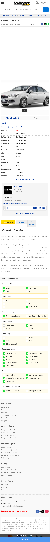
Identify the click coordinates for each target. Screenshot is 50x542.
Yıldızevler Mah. (21, 127)
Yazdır (19, 24)
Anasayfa (6, 15)
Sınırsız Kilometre (12, 391)
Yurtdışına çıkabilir (35, 391)
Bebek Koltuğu (11, 353)
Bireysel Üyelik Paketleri (10, 430)
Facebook (4, 484)
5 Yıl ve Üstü (33, 328)
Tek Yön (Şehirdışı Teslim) (15, 378)
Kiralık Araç (22, 15)
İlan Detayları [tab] (8, 222)
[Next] (47, 97)
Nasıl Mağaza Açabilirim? (10, 455)
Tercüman (33, 359)
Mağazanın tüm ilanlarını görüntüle (15, 203)
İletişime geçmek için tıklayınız (14, 511)
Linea (44, 15)
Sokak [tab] (31, 224)
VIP (30, 291)
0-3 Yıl (31, 325)
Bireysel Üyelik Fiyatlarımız (11, 438)
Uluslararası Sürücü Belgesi (38, 316)
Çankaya (11, 127)
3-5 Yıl (8, 328)
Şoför (8, 359)
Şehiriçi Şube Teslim (36, 375)
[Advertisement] (25, 53)
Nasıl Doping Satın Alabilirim (11, 472)
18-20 (31, 338)
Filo (7, 291)
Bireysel (9, 288)
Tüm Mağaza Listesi (8, 415)
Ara (46, 10)
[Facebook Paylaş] (42, 24)
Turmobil (18, 186)
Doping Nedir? (6, 467)
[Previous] (2, 97)
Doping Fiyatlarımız (8, 475)
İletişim (4, 421)
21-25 (8, 341)
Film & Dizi (10, 366)
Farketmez (10, 325)
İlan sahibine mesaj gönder (25, 213)
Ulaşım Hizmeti (11, 363)
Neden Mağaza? (7, 447)
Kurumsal (32, 288)
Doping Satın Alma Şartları (10, 470)
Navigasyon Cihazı (35, 353)
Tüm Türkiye (10, 375)
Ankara (3, 127)
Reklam (4, 412)
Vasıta (14, 15)
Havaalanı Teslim (35, 378)
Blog (2, 410)
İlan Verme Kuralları (8, 432)
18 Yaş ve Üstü (34, 341)
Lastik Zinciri (33, 356)
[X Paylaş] (44, 24)
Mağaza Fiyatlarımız (8, 458)
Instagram (5, 487)
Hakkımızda (5, 407)
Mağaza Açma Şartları (9, 452)
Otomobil (32, 15)
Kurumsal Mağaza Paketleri (11, 450)
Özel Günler (33, 363)
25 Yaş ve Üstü (11, 344)
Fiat (39, 15)
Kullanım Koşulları (7, 435)
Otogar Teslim (11, 381)
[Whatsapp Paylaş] (47, 24)
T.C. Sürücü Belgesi (13, 316)
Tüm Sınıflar (33, 307)
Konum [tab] (22, 222)
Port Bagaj (10, 356)
